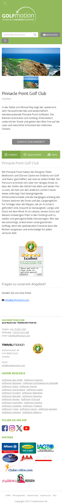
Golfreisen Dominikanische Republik (40, 383)
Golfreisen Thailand (32, 405)
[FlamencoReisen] (18, 478)
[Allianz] (10, 447)
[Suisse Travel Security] (36, 457)
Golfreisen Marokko (11, 396)
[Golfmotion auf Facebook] (5, 428)
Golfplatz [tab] (12, 154)
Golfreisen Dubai (10, 386)
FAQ (54, 495)
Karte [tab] (54, 154)
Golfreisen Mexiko (11, 399)
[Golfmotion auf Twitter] (19, 428)
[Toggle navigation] (5, 3)
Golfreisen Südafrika (12, 405)
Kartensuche (51, 34)
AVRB (8, 495)
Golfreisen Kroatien (11, 392)
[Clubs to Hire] (18, 467)
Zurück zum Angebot (31, 141)
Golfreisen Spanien (33, 402)
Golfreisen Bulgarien (12, 383)
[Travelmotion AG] (13, 344)
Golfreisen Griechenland (13, 389)
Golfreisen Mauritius (32, 396)
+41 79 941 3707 (18, 329)
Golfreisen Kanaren (47, 409)
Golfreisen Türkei (10, 409)
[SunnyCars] (28, 447)
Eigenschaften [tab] (35, 154)
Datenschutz (33, 495)
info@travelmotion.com (13, 365)
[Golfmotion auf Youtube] (26, 428)
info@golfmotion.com (17, 300)
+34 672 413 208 (20, 332)
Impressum (45, 495)
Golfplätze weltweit (11, 412)
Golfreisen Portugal (30, 399)
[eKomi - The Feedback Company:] (38, 348)
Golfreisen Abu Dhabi (12, 380)
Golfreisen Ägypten (33, 380)
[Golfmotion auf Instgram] (12, 428)
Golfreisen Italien (34, 389)
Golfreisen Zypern (28, 409)
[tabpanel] (31, 198)
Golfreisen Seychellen (12, 402)
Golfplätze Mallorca (32, 412)
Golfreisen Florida (28, 386)
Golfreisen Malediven (32, 392)
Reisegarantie (18, 495)
